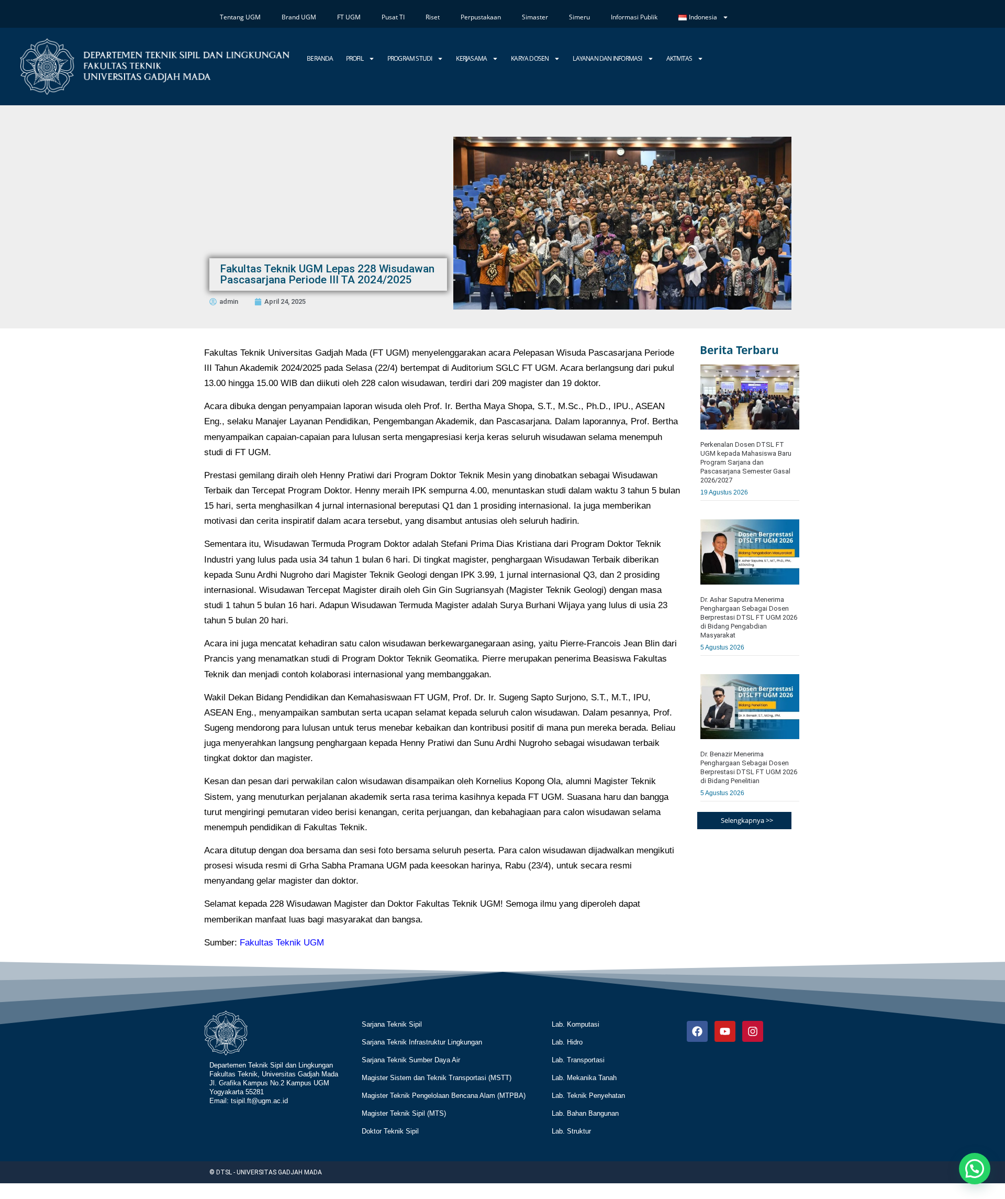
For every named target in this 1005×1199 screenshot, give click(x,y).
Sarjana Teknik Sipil (392, 1024)
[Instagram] (752, 1031)
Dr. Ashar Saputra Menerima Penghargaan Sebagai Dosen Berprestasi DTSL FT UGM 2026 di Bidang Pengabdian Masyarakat (748, 617)
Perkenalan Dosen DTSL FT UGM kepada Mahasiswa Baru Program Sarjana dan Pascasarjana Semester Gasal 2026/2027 (745, 462)
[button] (974, 1168)
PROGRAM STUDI (409, 58)
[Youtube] (724, 1031)
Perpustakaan (481, 17)
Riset (433, 17)
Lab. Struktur (571, 1131)
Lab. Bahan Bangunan (585, 1113)
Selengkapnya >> (747, 820)
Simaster (535, 17)
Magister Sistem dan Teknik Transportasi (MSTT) (436, 1078)
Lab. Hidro (567, 1042)
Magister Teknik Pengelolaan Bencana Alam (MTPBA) (444, 1095)
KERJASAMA (471, 58)
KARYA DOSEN (530, 58)
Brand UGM (299, 17)
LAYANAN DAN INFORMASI (607, 58)
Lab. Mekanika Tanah (584, 1078)
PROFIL (354, 58)
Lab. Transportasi (578, 1060)
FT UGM (349, 17)
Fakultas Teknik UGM (282, 943)
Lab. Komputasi (575, 1024)
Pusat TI (393, 17)
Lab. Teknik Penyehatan (588, 1095)
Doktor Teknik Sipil (390, 1131)
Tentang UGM (240, 17)
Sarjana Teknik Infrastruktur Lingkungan (422, 1042)
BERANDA (320, 58)
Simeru (579, 17)
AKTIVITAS (679, 58)
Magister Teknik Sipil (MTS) (404, 1113)
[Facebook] (697, 1031)
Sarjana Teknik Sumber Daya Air (411, 1060)
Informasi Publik (634, 17)
